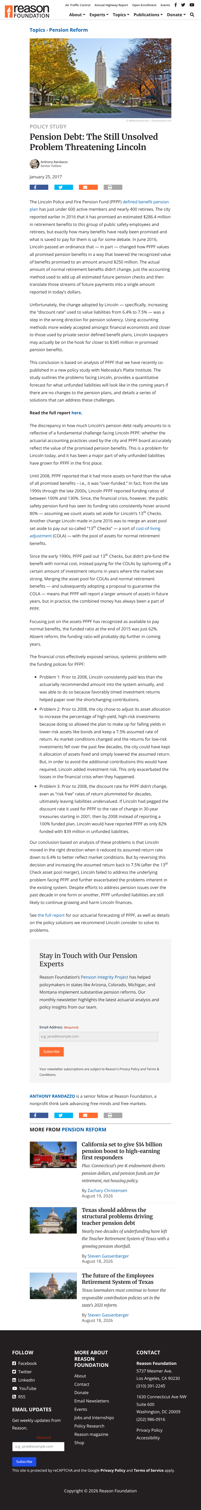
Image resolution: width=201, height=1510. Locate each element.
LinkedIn (26, 1380)
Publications (146, 14)
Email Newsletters (91, 1401)
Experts (97, 14)
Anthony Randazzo (52, 1096)
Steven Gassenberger (108, 1256)
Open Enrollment (144, 5)
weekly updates (35, 1420)
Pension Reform (68, 30)
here (76, 413)
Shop (79, 1442)
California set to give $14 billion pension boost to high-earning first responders (122, 1151)
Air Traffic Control (77, 5)
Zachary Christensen (107, 1190)
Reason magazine (91, 1434)
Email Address (58, 1027)
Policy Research (89, 1426)
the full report (51, 915)
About (75, 14)
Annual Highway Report (111, 5)
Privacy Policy (150, 1430)
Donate (174, 14)
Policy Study (48, 126)
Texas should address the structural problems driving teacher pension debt (117, 1216)
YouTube (28, 1388)
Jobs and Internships (94, 1417)
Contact (81, 1384)
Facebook (27, 1363)
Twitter (25, 1371)
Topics (119, 14)
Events (165, 5)
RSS (21, 1396)
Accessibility (148, 1438)
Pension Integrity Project (104, 977)
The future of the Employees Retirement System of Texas (118, 1279)
